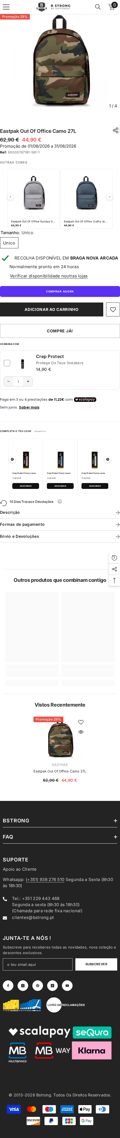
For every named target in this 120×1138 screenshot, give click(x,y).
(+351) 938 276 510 (45, 879)
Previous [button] (10, 197)
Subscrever (96, 964)
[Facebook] (8, 985)
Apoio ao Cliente (20, 869)
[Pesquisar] (98, 7)
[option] (60, 62)
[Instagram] (23, 985)
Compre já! (60, 330)
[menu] (6, 7)
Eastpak (60, 765)
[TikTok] (52, 985)
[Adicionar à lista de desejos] (81, 722)
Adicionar (26, 486)
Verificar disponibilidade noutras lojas (49, 276)
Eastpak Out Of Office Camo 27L (59, 771)
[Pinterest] (37, 985)
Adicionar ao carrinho (52, 309)
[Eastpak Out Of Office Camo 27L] (60, 738)
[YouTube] (67, 985)
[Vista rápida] (81, 732)
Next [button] (110, 197)
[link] (113, 309)
